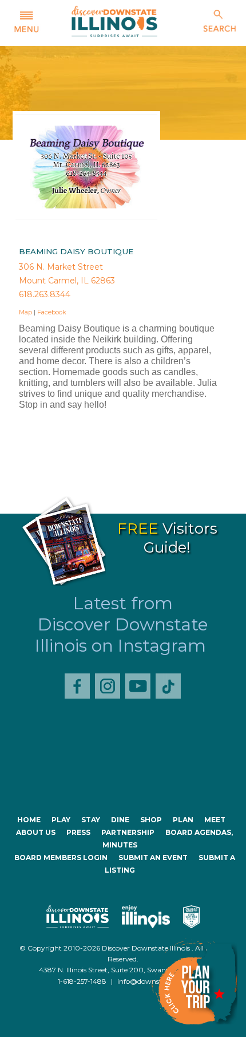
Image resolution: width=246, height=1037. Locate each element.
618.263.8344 (44, 294)
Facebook (51, 312)
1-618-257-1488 (82, 981)
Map (25, 312)
